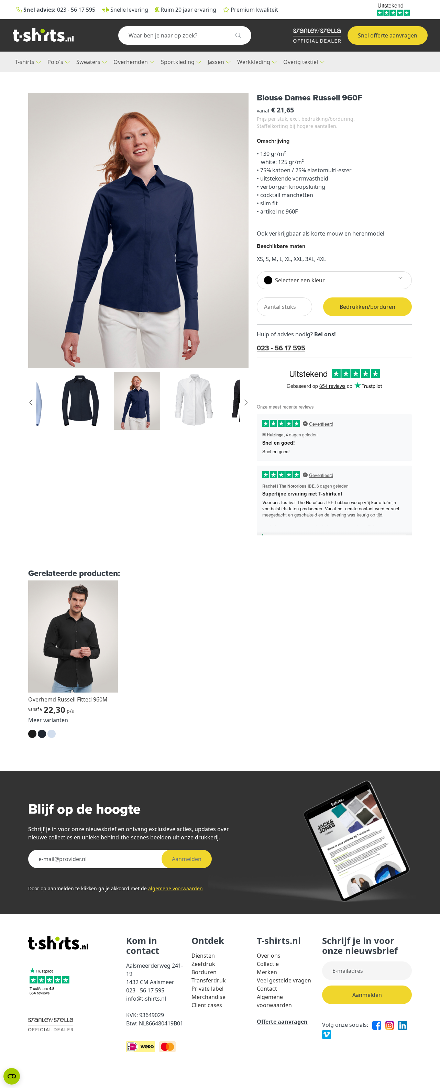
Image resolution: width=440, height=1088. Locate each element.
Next (245, 402)
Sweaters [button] (89, 62)
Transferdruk (208, 980)
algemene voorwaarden (175, 888)
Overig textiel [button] (301, 62)
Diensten (203, 955)
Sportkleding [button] (178, 62)
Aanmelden (186, 859)
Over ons (268, 955)
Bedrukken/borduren (367, 307)
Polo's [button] (56, 62)
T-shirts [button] (25, 62)
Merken (267, 972)
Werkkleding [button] (254, 62)
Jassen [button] (217, 62)
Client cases (206, 1005)
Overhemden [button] (131, 62)
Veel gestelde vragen (284, 980)
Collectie (268, 964)
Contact (267, 988)
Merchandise (208, 997)
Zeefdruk (203, 964)
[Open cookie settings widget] (11, 1076)
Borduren (204, 972)
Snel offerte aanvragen (387, 35)
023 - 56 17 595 (281, 348)
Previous (31, 402)
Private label (207, 988)
